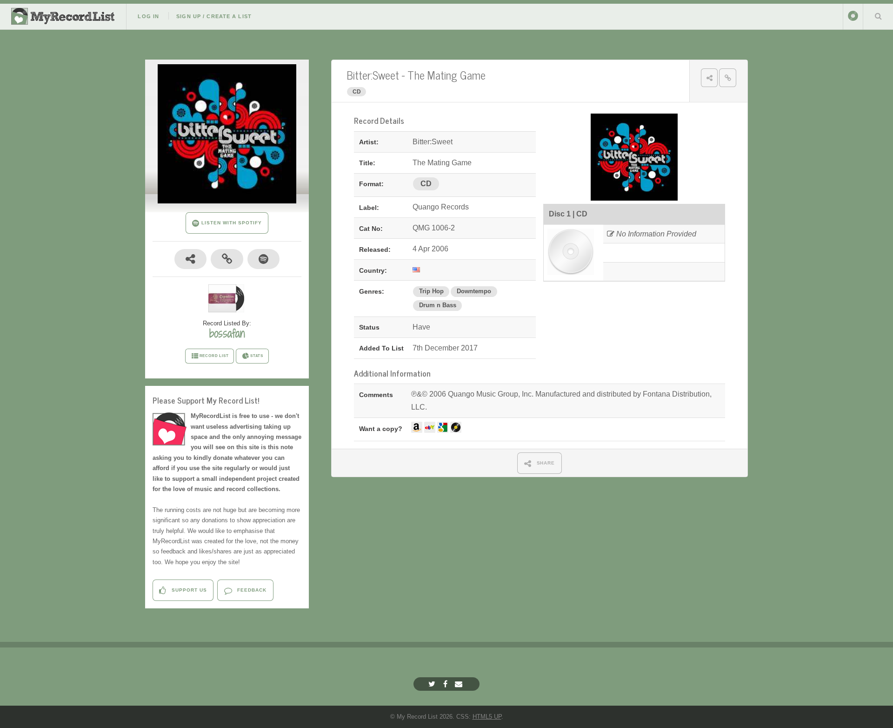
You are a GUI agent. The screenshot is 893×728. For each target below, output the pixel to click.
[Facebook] (446, 684)
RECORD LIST (214, 356)
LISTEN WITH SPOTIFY (230, 222)
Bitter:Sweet (373, 75)
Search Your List (878, 16)
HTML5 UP (487, 716)
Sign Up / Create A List (214, 16)
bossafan (227, 333)
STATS (256, 356)
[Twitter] (433, 684)
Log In (148, 16)
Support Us (188, 590)
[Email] (460, 684)
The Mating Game (446, 75)
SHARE (545, 462)
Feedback (251, 590)
